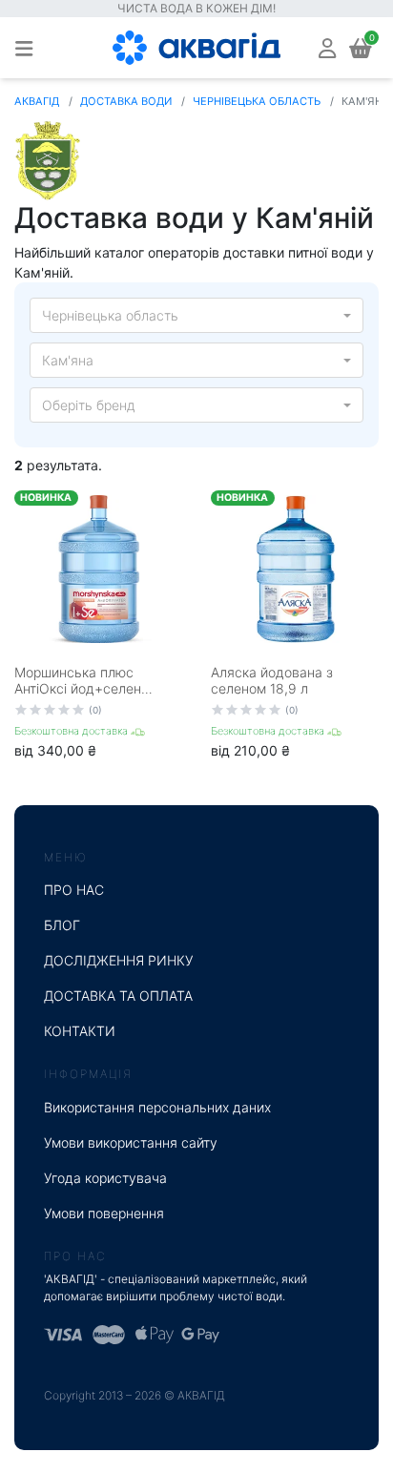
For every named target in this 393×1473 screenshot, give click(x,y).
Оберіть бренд (88, 405)
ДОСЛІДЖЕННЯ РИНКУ (119, 960)
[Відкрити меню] (24, 48)
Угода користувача (105, 1178)
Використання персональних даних (157, 1107)
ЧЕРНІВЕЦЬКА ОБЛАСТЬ (257, 101)
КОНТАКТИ (79, 1031)
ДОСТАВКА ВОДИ (126, 101)
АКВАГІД (36, 101)
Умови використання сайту (130, 1142)
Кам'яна (67, 360)
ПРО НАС (74, 890)
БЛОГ (62, 925)
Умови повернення (104, 1213)
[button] (327, 47)
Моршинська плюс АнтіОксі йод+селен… (83, 680)
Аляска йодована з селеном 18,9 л (272, 680)
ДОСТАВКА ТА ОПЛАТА (118, 995)
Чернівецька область (110, 315)
